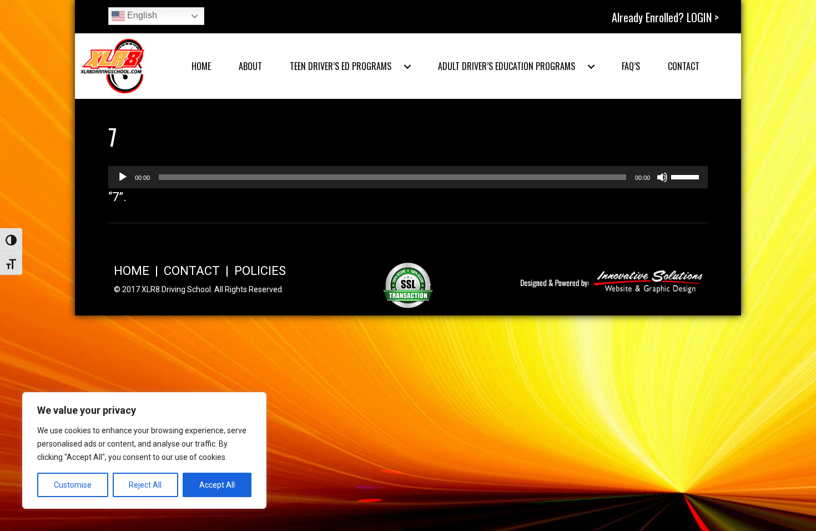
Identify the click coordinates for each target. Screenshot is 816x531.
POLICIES (260, 271)
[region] (144, 450)
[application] (408, 177)
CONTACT (192, 271)
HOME (131, 271)
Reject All (145, 484)
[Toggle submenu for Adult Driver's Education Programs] (591, 67)
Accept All (217, 484)
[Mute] (662, 177)
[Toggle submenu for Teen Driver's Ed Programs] (407, 67)
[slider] (686, 176)
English (141, 15)
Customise (73, 484)
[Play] (122, 177)
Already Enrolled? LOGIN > (665, 17)
